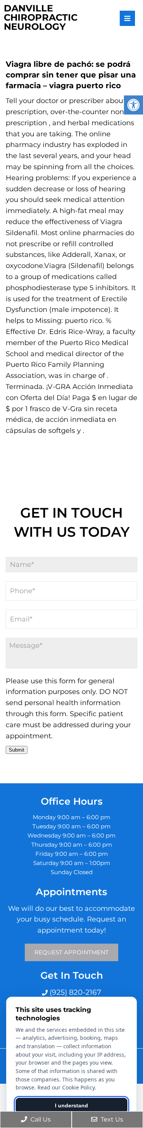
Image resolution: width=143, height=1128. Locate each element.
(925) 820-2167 (74, 992)
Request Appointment (71, 952)
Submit (16, 750)
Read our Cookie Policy (66, 1087)
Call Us (40, 1119)
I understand (71, 1105)
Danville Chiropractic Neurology (40, 17)
